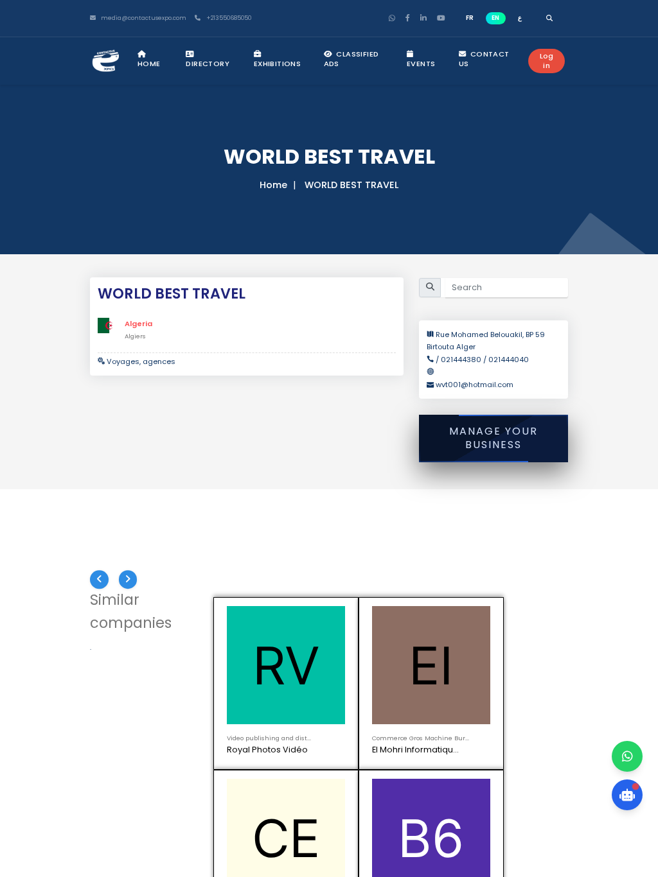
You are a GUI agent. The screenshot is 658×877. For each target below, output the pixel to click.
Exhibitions (277, 63)
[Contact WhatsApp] (627, 756)
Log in (547, 61)
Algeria (138, 323)
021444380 (461, 359)
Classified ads (351, 59)
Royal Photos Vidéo (267, 759)
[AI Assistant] (627, 794)
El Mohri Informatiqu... (415, 759)
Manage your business (493, 438)
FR (470, 17)
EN (495, 17)
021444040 (508, 359)
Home (149, 63)
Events (421, 63)
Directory (207, 63)
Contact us (484, 59)
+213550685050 (228, 18)
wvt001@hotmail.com (474, 384)
